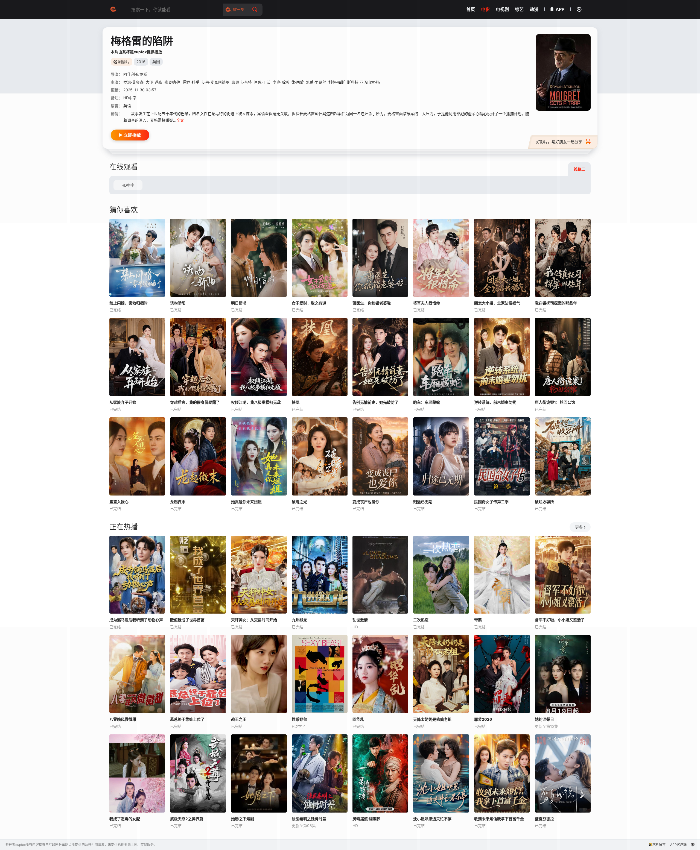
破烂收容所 (544, 501)
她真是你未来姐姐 (246, 501)
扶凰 (295, 402)
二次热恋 (420, 619)
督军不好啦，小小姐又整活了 (560, 619)
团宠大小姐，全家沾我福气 (497, 303)
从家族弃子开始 (122, 402)
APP (560, 9)
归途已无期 (422, 501)
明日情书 (238, 303)
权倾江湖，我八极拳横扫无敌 (256, 402)
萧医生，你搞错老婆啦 (371, 303)
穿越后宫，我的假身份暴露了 (195, 402)
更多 (579, 527)
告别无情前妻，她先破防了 (375, 402)
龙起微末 (177, 501)
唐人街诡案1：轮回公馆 (555, 402)
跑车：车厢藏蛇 (426, 402)
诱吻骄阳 (177, 303)
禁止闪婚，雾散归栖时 (128, 303)
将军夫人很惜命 (426, 303)
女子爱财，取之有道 (309, 303)
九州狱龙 (299, 619)
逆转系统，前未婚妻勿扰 (495, 402)
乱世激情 (360, 619)
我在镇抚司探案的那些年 (556, 303)
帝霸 (478, 619)
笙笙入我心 (119, 501)
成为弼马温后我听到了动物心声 (136, 619)
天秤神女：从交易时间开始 (254, 619)
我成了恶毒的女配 (124, 818)
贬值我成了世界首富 (187, 619)
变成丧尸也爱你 (365, 501)
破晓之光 (299, 501)
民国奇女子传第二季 (491, 501)
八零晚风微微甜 (122, 719)
